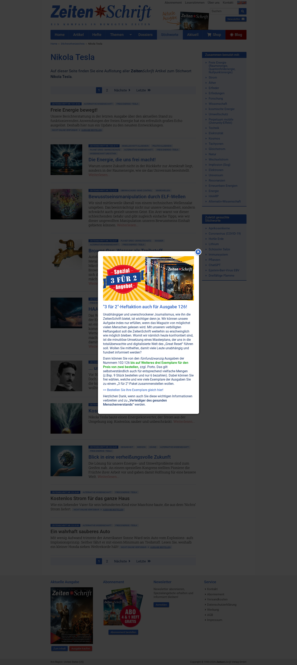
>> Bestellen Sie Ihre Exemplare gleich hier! (133, 390)
